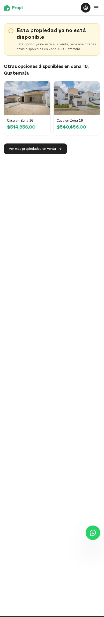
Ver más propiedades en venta (32, 148)
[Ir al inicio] (14, 8)
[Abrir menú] (96, 8)
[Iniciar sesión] (85, 8)
